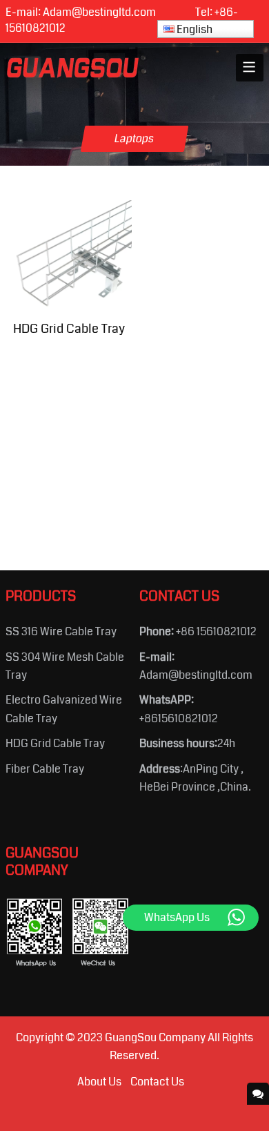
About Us (99, 1082)
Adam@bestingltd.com (99, 12)
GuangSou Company (155, 1037)
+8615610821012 (178, 718)
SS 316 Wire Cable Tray (61, 631)
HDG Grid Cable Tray (55, 743)
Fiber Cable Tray (45, 769)
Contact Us (157, 1082)
